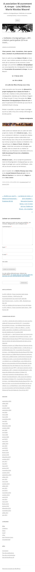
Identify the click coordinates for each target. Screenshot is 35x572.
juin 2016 (4, 479)
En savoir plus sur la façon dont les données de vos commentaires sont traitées (17, 275)
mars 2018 (5, 450)
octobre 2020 (6, 428)
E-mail (4, 254)
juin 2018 (4, 446)
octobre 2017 (6, 459)
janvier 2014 (5, 506)
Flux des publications (8, 553)
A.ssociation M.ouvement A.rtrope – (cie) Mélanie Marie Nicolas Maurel (17, 6)
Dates (3, 530)
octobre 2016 (6, 472)
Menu (17, 20)
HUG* (4, 533)
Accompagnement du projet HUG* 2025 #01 (14, 298)
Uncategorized (24, 182)
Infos (3, 535)
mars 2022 (5, 417)
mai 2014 (4, 499)
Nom (4, 247)
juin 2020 (4, 430)
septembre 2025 (6, 401)
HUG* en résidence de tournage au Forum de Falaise (16, 305)
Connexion (5, 551)
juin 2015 (4, 488)
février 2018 (5, 452)
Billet (3, 526)
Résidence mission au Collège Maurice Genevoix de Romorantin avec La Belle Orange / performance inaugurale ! (17, 354)
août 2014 (5, 497)
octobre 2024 (6, 408)
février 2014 (5, 504)
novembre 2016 (6, 470)
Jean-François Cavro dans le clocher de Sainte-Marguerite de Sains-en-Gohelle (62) (17, 341)
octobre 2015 (6, 484)
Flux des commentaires (8, 555)
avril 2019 (4, 439)
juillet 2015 (5, 486)
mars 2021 (5, 423)
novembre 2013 (6, 510)
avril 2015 (4, 490)
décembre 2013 (6, 508)
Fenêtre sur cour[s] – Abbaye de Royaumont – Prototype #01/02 (9, 198)
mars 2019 (5, 441)
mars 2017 (5, 466)
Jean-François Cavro (7, 537)
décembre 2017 (6, 457)
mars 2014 (5, 501)
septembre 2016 (6, 475)
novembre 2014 (6, 493)
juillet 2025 (5, 403)
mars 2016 (5, 481)
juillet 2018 (5, 443)
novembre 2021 (6, 419)
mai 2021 (4, 421)
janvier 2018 (5, 455)
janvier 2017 (5, 468)
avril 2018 (4, 448)
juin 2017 (4, 461)
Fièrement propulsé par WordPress (11, 568)
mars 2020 (5, 435)
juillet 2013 (5, 513)
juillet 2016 (5, 477)
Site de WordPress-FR (8, 557)
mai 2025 (4, 405)
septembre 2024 (6, 410)
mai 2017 (4, 464)
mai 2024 (4, 412)
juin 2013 (4, 515)
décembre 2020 (6, 426)
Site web (5, 261)
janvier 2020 (5, 437)
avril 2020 (4, 432)
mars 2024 (5, 414)
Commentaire (7, 226)
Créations (5, 528)
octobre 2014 (6, 495)
